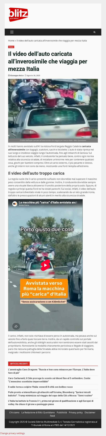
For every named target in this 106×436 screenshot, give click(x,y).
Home (11, 40)
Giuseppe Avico (17, 75)
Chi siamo (14, 412)
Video (11, 47)
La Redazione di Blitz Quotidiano (38, 412)
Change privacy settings (12, 433)
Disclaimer (90, 412)
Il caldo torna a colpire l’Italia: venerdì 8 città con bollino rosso (40, 387)
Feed (52, 415)
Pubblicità (62, 412)
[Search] (94, 32)
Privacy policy (76, 412)
